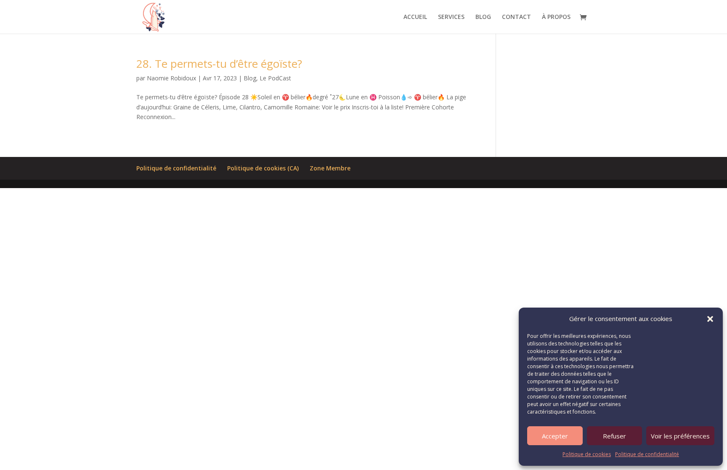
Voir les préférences (680, 436)
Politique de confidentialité (647, 454)
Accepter (555, 436)
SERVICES (451, 17)
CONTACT (516, 17)
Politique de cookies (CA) (263, 168)
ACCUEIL (415, 17)
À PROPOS (556, 17)
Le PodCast (275, 78)
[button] (710, 319)
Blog (250, 78)
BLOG (483, 17)
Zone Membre (330, 168)
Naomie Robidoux (171, 78)
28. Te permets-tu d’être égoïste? (219, 63)
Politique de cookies (586, 454)
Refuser (614, 436)
